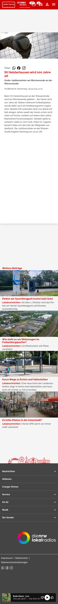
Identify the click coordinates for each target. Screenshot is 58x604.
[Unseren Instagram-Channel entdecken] (11, 567)
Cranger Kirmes (10, 486)
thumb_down (42, 597)
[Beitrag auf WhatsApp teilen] (14, 68)
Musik (5, 510)
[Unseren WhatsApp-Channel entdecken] (2, 567)
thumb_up (52, 597)
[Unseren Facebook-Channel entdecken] (7, 567)
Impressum (7, 558)
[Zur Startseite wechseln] (8, 5)
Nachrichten (8, 471)
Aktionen (7, 479)
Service (6, 494)
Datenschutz (21, 558)
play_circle (47, 597)
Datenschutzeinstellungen (14, 562)
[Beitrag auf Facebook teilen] (18, 68)
